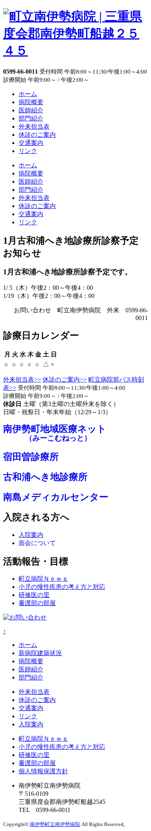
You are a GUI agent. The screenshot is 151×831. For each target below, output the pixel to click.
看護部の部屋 (37, 603)
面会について (37, 543)
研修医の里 (34, 595)
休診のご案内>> (65, 379)
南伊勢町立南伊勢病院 (55, 824)
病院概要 (31, 102)
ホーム (28, 94)
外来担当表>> (22, 379)
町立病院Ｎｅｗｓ (43, 578)
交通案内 (31, 142)
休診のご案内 (37, 134)
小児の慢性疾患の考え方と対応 (62, 586)
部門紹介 (31, 118)
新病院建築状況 (40, 653)
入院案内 (31, 535)
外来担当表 (34, 126)
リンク (28, 151)
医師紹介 (31, 110)
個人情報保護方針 (43, 771)
